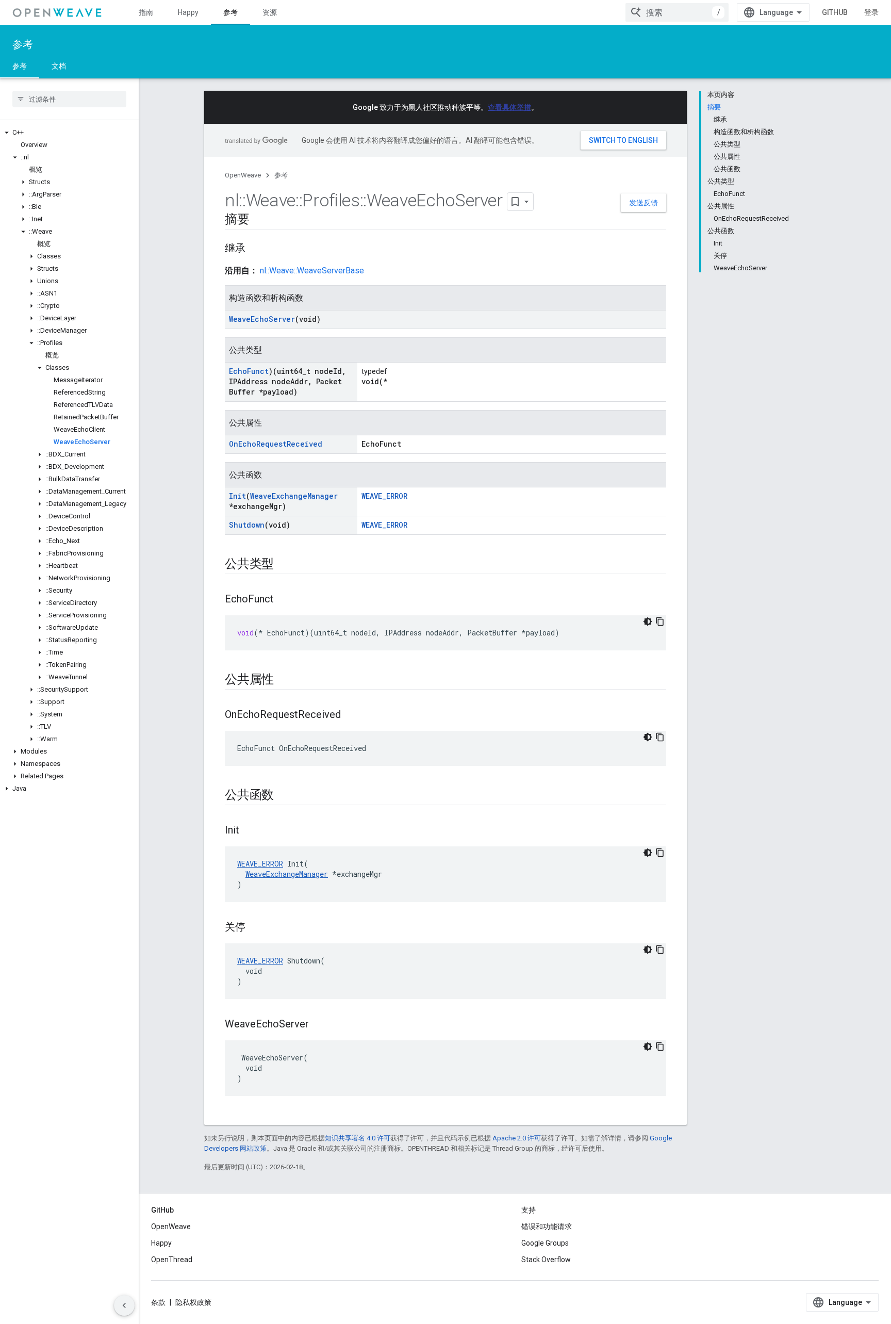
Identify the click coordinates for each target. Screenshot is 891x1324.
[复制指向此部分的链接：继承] (255, 249)
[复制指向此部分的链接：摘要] (260, 220)
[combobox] (677, 12)
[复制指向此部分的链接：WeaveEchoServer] (319, 1025)
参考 (230, 12)
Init (237, 496)
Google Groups (545, 1243)
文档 (59, 66)
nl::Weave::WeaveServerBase (312, 270)
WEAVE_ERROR (384, 496)
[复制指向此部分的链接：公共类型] (284, 565)
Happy (188, 12)
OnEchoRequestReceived (275, 444)
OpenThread (171, 1259)
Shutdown (247, 525)
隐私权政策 (193, 1302)
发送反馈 (643, 203)
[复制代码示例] (660, 621)
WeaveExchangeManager (294, 496)
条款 (158, 1302)
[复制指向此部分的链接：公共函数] (284, 796)
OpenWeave (243, 175)
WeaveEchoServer (262, 319)
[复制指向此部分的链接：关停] (255, 928)
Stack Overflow (546, 1259)
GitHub (835, 12)
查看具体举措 (509, 107)
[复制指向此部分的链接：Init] (249, 831)
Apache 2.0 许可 (516, 1138)
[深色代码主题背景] (647, 621)
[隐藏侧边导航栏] (124, 1305)
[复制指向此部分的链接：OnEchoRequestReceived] (351, 715)
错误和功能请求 (546, 1226)
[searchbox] (69, 99)
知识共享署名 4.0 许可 (357, 1138)
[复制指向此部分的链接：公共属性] (284, 680)
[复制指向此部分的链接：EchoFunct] (284, 600)
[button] (69, 132)
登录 (871, 12)
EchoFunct (249, 371)
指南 (146, 12)
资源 (269, 12)
